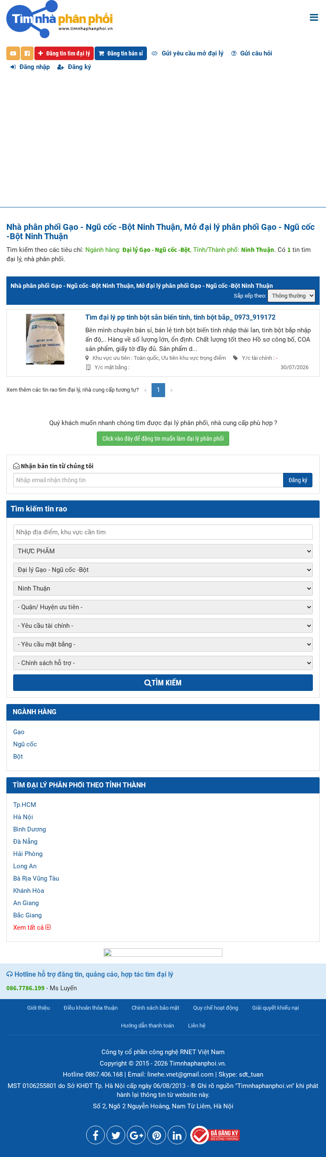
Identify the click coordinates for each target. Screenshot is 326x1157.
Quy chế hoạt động (215, 1008)
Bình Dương (29, 829)
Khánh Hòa (28, 891)
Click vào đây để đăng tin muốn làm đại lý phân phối (163, 438)
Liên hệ (196, 1025)
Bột (18, 756)
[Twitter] (116, 1137)
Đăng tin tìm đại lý (67, 53)
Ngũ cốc (25, 744)
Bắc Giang (27, 915)
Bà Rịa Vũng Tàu (36, 878)
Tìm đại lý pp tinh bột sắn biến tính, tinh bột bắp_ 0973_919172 (180, 317)
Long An (25, 866)
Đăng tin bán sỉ (124, 53)
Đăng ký (78, 67)
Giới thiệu (38, 1008)
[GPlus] (136, 1137)
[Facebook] (95, 1137)
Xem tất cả (29, 927)
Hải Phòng (27, 854)
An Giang (26, 903)
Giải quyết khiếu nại (275, 1008)
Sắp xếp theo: (250, 296)
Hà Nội (23, 817)
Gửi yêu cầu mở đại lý (192, 53)
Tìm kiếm (167, 682)
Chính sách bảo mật (155, 1008)
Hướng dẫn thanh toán (147, 1025)
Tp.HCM (24, 805)
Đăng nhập (34, 67)
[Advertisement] (163, 143)
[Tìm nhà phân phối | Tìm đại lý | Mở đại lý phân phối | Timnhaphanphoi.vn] (59, 18)
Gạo (19, 732)
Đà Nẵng (25, 841)
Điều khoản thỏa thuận (91, 1008)
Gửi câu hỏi (255, 53)
